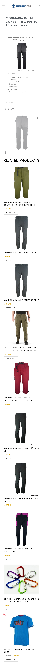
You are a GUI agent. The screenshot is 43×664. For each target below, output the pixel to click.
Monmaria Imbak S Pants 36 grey (21, 252)
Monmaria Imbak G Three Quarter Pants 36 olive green (20, 203)
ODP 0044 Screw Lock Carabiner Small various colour (21, 600)
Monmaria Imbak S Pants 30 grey (21, 300)
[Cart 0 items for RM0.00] (37, 6)
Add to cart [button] (10, 213)
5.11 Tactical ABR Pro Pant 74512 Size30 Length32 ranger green (21, 349)
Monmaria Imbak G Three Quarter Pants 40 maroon (18, 399)
